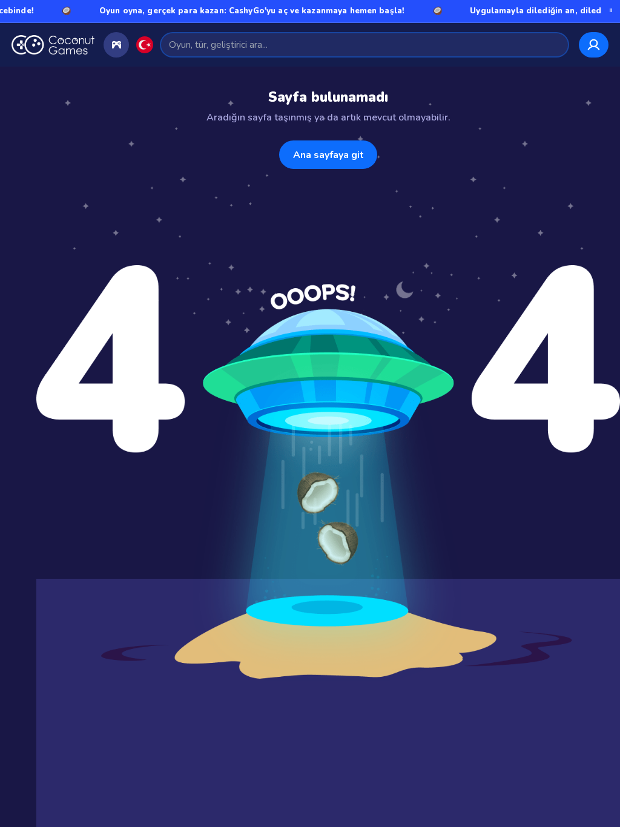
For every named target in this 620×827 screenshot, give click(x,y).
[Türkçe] (144, 44)
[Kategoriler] (116, 45)
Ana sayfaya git (328, 155)
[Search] (554, 44)
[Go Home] (53, 44)
